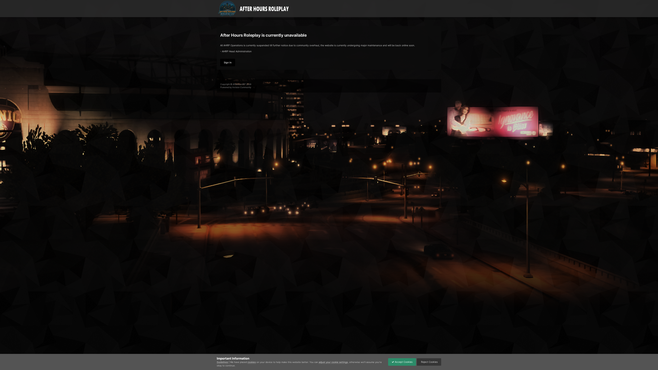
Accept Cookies (403, 361)
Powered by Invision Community (235, 87)
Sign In (227, 62)
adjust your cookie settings (333, 362)
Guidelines (222, 362)
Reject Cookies (429, 361)
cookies (252, 362)
